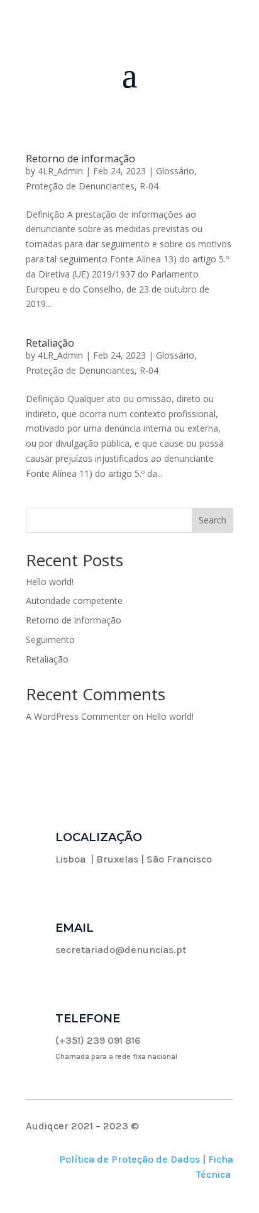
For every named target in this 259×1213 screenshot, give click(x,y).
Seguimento (50, 640)
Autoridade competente (74, 600)
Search (212, 520)
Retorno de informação (80, 158)
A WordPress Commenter (78, 716)
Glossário (175, 171)
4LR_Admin (60, 171)
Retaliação (50, 343)
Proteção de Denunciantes (80, 186)
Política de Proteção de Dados (129, 1159)
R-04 (149, 186)
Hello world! (50, 582)
